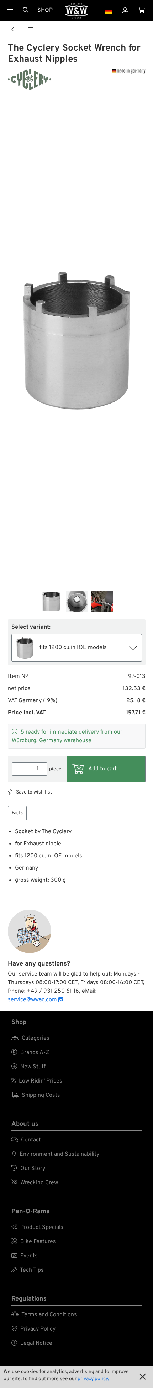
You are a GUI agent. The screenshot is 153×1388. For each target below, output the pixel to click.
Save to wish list (34, 792)
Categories (30, 1038)
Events (24, 1256)
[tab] (17, 813)
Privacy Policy (33, 1329)
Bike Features (33, 1241)
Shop (45, 10)
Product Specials (37, 1227)
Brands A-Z (30, 1052)
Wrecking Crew (34, 1182)
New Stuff (28, 1066)
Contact (26, 1140)
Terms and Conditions (44, 1314)
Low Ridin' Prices (36, 1081)
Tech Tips (27, 1270)
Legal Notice (31, 1343)
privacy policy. (93, 1379)
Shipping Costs (35, 1095)
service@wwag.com (32, 999)
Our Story (28, 1168)
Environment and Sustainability (55, 1154)
